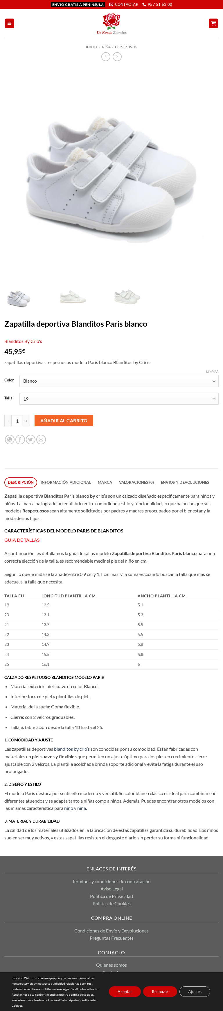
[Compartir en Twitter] (30, 439)
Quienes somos (111, 965)
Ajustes (195, 991)
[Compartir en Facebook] (20, 439)
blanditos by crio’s (71, 749)
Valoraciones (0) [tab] (136, 482)
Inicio (91, 47)
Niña (106, 47)
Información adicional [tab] (66, 482)
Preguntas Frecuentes (112, 938)
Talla (8, 398)
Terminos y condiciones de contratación (111, 881)
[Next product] (105, 56)
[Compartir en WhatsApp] (10, 439)
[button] (9, 23)
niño (68, 808)
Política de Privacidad (111, 896)
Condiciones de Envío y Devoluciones (111, 930)
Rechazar (160, 991)
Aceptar (125, 991)
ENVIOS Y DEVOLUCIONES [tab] (185, 482)
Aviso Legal (111, 888)
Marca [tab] (105, 482)
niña (81, 808)
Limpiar (212, 371)
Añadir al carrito (64, 420)
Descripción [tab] (21, 482)
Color (9, 380)
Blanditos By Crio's (23, 341)
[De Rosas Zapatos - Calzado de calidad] (111, 23)
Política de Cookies (112, 903)
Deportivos (126, 47)
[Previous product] (117, 56)
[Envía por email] (41, 439)
